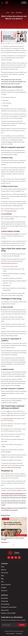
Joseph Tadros (12, 43)
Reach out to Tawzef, (6, 508)
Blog (12, 12)
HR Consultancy (5, 604)
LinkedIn (17, 436)
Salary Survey (5, 610)
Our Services (4, 573)
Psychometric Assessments (8, 607)
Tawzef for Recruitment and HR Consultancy (12, 493)
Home (7, 12)
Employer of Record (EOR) (8, 613)
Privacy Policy (19, 633)
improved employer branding (11, 234)
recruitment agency (8, 418)
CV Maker (3, 587)
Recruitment (19, 12)
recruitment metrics (11, 211)
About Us (3, 570)
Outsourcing (4, 601)
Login (24, 2)
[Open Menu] (2, 2)
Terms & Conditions (10, 633)
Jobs (2, 582)
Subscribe (22, 625)
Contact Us (4, 590)
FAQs (2, 576)
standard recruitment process (8, 263)
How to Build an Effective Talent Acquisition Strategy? (12, 538)
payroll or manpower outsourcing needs (11, 467)
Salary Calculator (6, 585)
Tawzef (10, 142)
